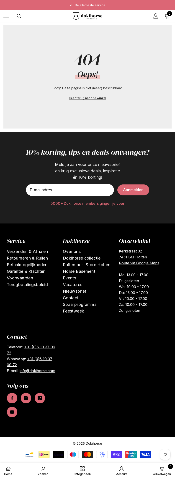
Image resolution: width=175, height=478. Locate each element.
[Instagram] (26, 398)
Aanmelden (133, 189)
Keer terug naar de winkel (87, 98)
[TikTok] (40, 398)
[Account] (155, 15)
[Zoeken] (19, 16)
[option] (87, 5)
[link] (43, 470)
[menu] (6, 16)
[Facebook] (12, 398)
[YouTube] (12, 412)
